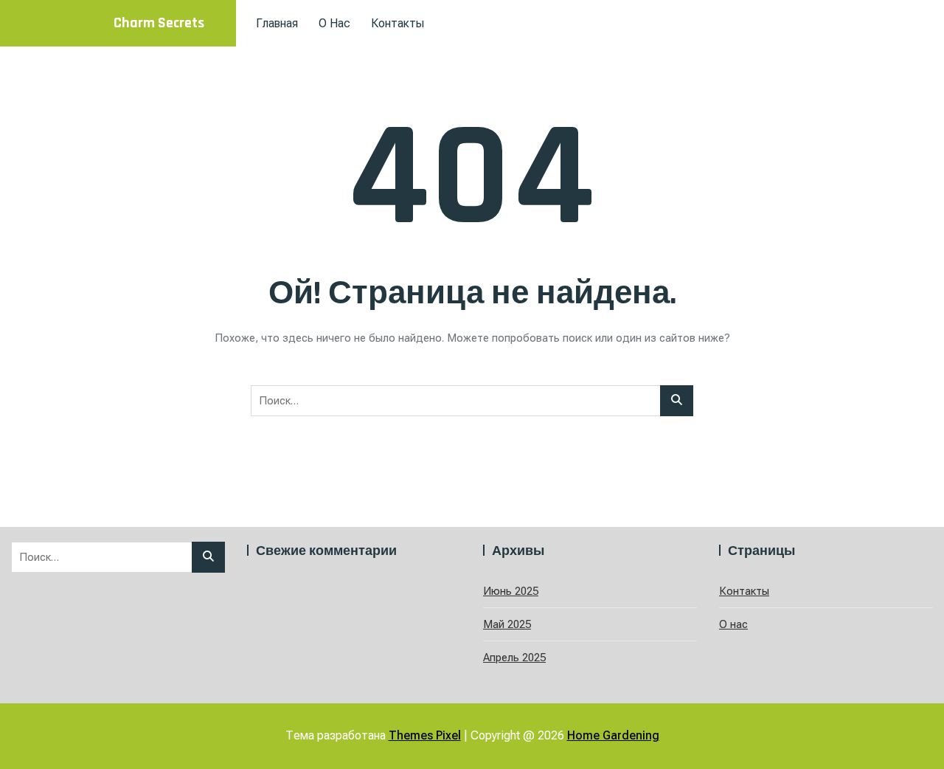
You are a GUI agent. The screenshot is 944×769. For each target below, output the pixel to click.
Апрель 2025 (514, 657)
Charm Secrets (159, 22)
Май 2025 (507, 624)
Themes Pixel (425, 735)
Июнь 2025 (510, 591)
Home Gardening (613, 735)
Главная (277, 23)
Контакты (397, 23)
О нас (334, 23)
